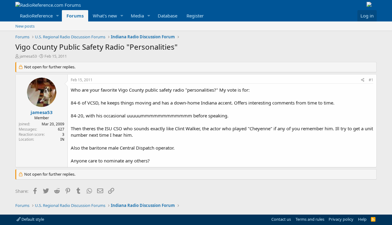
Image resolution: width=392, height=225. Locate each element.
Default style (32, 219)
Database (167, 16)
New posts (25, 26)
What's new (105, 16)
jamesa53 (28, 56)
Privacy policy (341, 219)
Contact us (281, 219)
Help (362, 219)
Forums (75, 16)
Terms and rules (310, 219)
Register (195, 16)
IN (62, 139)
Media (137, 16)
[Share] (363, 80)
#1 (371, 79)
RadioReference (36, 16)
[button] (57, 15)
